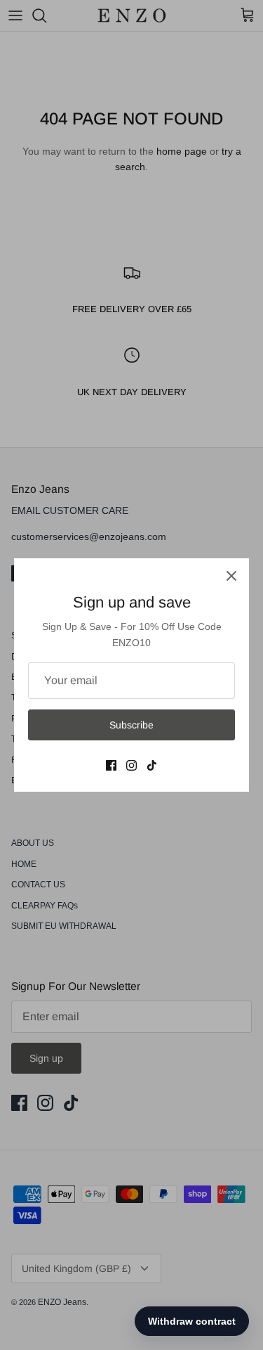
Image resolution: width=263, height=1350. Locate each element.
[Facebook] (111, 765)
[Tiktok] (152, 765)
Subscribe (131, 725)
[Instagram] (131, 765)
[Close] (231, 575)
